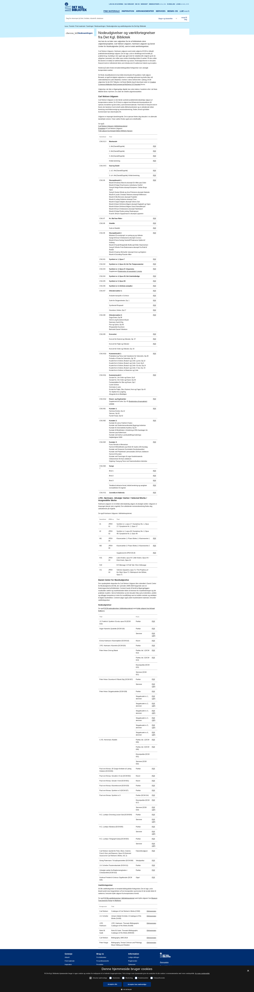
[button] (127, 989)
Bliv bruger (129, 4)
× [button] (248, 971)
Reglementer (132, 961)
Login (182, 4)
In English (171, 4)
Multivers (118, 900)
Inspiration (128, 11)
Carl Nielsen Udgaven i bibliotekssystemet (112, 126)
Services (160, 11)
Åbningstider (157, 4)
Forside (70, 26)
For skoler (99, 964)
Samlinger (90, 26)
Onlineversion (151, 911)
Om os (137, 4)
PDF (154, 146)
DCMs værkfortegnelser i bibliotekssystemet (119, 898)
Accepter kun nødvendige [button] (137, 984)
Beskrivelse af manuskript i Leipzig (130, 271)
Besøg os (172, 11)
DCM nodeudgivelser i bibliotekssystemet (118, 608)
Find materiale (111, 11)
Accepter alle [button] (112, 984)
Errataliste (101, 128)
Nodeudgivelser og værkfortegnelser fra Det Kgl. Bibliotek (126, 26)
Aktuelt (67, 957)
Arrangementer (145, 11)
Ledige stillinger (133, 957)
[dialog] (127, 979)
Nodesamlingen (100, 26)
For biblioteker (101, 957)
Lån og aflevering (116, 4)
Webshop (144, 4)
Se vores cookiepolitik (202, 973)
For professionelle (102, 961)
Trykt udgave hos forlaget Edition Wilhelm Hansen (115, 131)
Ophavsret (131, 964)
